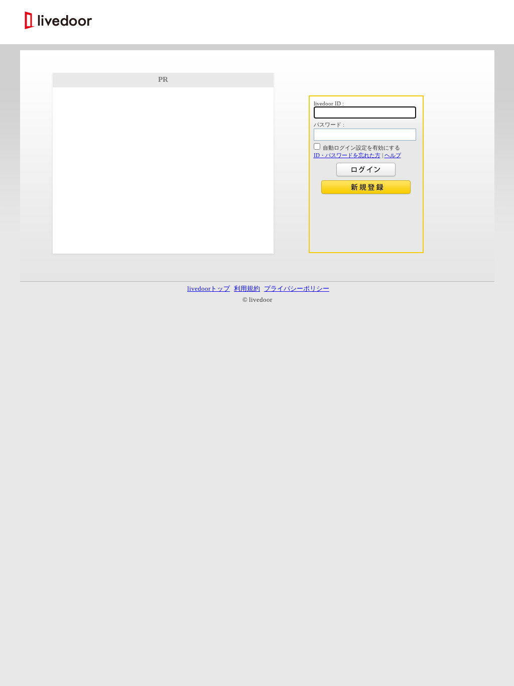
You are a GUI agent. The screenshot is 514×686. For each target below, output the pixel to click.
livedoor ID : (329, 103)
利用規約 (247, 288)
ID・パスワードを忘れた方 (347, 155)
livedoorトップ (208, 288)
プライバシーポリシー (296, 288)
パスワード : (329, 125)
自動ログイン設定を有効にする (361, 148)
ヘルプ (392, 155)
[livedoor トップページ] (58, 21)
